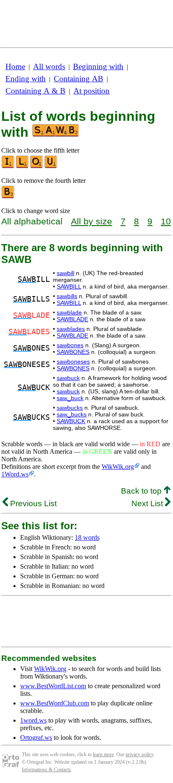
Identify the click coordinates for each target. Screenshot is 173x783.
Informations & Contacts (46, 770)
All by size (91, 221)
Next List (148, 503)
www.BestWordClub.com (54, 703)
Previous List (32, 503)
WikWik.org (118, 466)
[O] (37, 166)
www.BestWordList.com (53, 685)
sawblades (71, 328)
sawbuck (68, 378)
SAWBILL (69, 286)
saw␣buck (70, 398)
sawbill (65, 273)
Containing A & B (35, 90)
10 (166, 221)
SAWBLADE (72, 319)
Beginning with (98, 66)
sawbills (67, 296)
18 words (87, 537)
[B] (8, 196)
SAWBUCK (71, 421)
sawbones (70, 345)
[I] (8, 166)
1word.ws (33, 720)
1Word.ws (15, 474)
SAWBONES (73, 352)
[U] (51, 166)
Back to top (142, 490)
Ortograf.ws (36, 737)
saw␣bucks (71, 414)
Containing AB (78, 78)
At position (91, 90)
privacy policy (139, 754)
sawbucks (70, 407)
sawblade (69, 312)
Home (15, 66)
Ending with (25, 78)
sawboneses (73, 361)
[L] (23, 166)
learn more (103, 754)
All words (49, 66)
